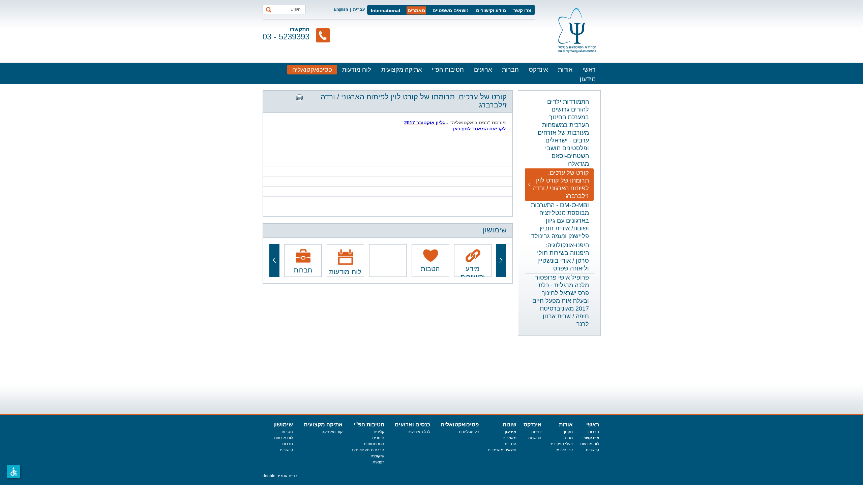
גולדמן (561, 450)
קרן (570, 450)
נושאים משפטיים (451, 10)
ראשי (589, 69)
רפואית (378, 462)
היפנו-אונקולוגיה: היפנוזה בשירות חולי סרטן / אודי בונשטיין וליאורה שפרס (563, 257)
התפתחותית (374, 444)
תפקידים (557, 444)
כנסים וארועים (412, 424)
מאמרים (416, 10)
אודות (565, 69)
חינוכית (378, 437)
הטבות (287, 431)
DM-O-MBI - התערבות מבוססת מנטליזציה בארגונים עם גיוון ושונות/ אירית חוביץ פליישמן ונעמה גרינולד (560, 220)
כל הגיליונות (469, 431)
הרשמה (534, 437)
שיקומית (377, 456)
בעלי (569, 444)
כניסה (536, 431)
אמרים (508, 437)
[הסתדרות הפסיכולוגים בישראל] (577, 30)
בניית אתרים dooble (280, 476)
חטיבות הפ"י (448, 69)
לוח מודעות (356, 69)
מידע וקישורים (491, 10)
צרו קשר (522, 10)
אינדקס (538, 69)
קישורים (592, 450)
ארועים (483, 69)
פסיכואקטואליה (312, 69)
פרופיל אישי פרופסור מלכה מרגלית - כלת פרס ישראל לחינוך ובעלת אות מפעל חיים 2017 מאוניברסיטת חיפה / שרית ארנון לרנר (560, 300)
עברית (359, 9)
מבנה (568, 437)
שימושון (283, 424)
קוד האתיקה (332, 431)
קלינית (379, 431)
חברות (510, 69)
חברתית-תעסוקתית (368, 450)
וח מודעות (588, 444)
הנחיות (510, 444)
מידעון (588, 79)
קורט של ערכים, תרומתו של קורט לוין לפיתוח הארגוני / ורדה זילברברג (561, 184)
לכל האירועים (419, 431)
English (341, 9)
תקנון (568, 431)
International (385, 10)
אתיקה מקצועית (401, 69)
